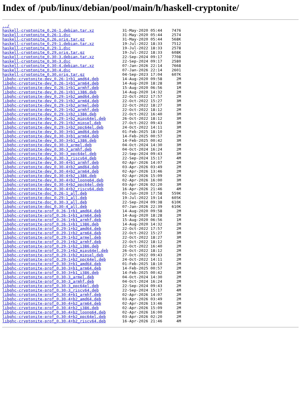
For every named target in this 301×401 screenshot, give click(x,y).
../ (5, 26)
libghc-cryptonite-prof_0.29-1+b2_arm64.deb (51, 233)
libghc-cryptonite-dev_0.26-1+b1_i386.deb (49, 92)
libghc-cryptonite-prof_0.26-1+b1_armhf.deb (51, 220)
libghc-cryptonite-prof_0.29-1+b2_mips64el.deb (55, 250)
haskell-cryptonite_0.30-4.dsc (36, 70)
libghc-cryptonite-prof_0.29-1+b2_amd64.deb (51, 228)
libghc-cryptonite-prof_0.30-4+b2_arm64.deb (51, 303)
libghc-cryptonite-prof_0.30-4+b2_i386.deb (50, 308)
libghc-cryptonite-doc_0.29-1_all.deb (44, 198)
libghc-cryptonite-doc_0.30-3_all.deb (44, 202)
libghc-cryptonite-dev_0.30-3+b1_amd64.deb (50, 131)
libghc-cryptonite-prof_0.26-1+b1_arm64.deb (51, 215)
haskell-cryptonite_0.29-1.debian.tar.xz (48, 43)
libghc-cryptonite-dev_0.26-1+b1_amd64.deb (50, 79)
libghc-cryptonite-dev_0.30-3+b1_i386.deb (49, 140)
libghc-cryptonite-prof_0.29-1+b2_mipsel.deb (52, 255)
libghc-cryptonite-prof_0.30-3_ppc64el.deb (50, 286)
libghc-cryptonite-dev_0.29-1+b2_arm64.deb (50, 101)
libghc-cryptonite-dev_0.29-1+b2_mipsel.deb (51, 123)
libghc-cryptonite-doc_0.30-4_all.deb (44, 206)
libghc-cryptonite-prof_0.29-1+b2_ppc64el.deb (54, 259)
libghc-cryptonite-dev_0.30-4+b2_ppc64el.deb (52, 184)
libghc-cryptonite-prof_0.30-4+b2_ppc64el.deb (54, 316)
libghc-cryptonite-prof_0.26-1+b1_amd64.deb (51, 211)
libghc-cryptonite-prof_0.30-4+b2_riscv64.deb (54, 321)
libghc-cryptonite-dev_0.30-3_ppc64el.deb (49, 153)
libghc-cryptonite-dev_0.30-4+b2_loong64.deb (52, 180)
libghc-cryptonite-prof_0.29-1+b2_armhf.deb (51, 242)
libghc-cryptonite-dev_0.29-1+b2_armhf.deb (50, 109)
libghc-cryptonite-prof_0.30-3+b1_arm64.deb (51, 268)
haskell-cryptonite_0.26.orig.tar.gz (43, 39)
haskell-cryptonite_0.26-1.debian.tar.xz (48, 30)
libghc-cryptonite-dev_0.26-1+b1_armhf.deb (50, 87)
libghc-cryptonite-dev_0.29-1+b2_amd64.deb (50, 96)
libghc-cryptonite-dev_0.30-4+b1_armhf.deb (50, 162)
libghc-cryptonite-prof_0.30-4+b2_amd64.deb (51, 299)
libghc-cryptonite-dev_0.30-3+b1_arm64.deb (50, 136)
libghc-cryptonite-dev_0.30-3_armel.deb (47, 145)
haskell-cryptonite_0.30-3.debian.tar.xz (48, 57)
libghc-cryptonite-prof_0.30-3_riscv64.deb (50, 290)
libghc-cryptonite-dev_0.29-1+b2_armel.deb (50, 105)
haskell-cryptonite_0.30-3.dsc (36, 61)
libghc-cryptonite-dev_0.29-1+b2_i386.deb (49, 114)
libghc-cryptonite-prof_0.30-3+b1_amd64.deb (51, 264)
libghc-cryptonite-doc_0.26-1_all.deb (44, 193)
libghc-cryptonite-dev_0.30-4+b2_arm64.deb (50, 171)
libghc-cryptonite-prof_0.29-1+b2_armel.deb (51, 237)
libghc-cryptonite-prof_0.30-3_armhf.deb (48, 281)
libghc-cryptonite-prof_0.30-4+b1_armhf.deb (51, 294)
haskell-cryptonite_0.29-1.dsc (36, 48)
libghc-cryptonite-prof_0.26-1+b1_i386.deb (50, 224)
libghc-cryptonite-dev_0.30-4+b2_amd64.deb (50, 167)
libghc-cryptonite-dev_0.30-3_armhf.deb (47, 149)
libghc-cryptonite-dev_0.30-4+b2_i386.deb (49, 175)
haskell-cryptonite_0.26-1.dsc (36, 35)
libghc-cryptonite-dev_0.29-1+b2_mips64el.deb (54, 118)
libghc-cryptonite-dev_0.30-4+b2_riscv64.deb (52, 189)
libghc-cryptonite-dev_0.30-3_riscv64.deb (49, 158)
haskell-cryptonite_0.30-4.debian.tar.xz (48, 65)
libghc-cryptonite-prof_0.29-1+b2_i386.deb (50, 246)
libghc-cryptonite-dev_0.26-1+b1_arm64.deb (50, 83)
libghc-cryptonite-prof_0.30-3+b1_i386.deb (50, 272)
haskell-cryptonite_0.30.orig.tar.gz (43, 74)
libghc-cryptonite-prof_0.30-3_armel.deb (48, 277)
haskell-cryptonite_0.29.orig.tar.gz (43, 52)
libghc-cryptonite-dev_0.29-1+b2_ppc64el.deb (52, 127)
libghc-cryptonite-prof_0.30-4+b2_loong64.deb (54, 312)
